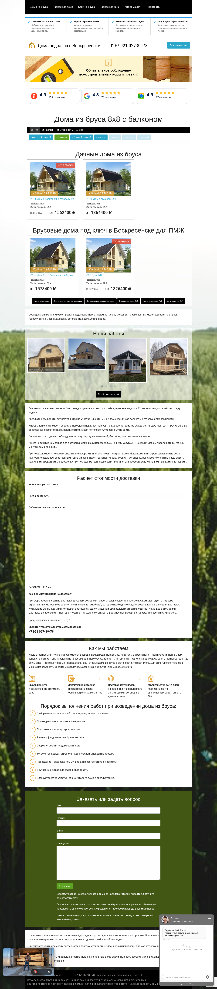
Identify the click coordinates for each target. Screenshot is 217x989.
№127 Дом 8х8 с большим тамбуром (52, 275)
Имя (59, 805)
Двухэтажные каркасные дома (68, 301)
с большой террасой (81, 137)
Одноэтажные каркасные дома (101, 301)
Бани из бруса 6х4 (175, 301)
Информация (132, 6)
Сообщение (62, 843)
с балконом (62, 137)
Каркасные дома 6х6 (128, 301)
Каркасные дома (63, 6)
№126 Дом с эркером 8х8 (101, 198)
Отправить (64, 886)
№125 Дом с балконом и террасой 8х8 (52, 198)
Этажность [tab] (66, 129)
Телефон (61, 818)
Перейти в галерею (108, 394)
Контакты (154, 6)
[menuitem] (39, 7)
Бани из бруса (86, 6)
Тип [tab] (36, 129)
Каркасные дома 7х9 (152, 301)
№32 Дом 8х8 (94, 275)
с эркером (100, 137)
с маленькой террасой (41, 137)
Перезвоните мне (179, 45)
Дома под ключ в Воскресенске (68, 45)
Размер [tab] (49, 129)
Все (80, 129)
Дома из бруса (39, 6)
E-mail (60, 830)
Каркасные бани (109, 6)
